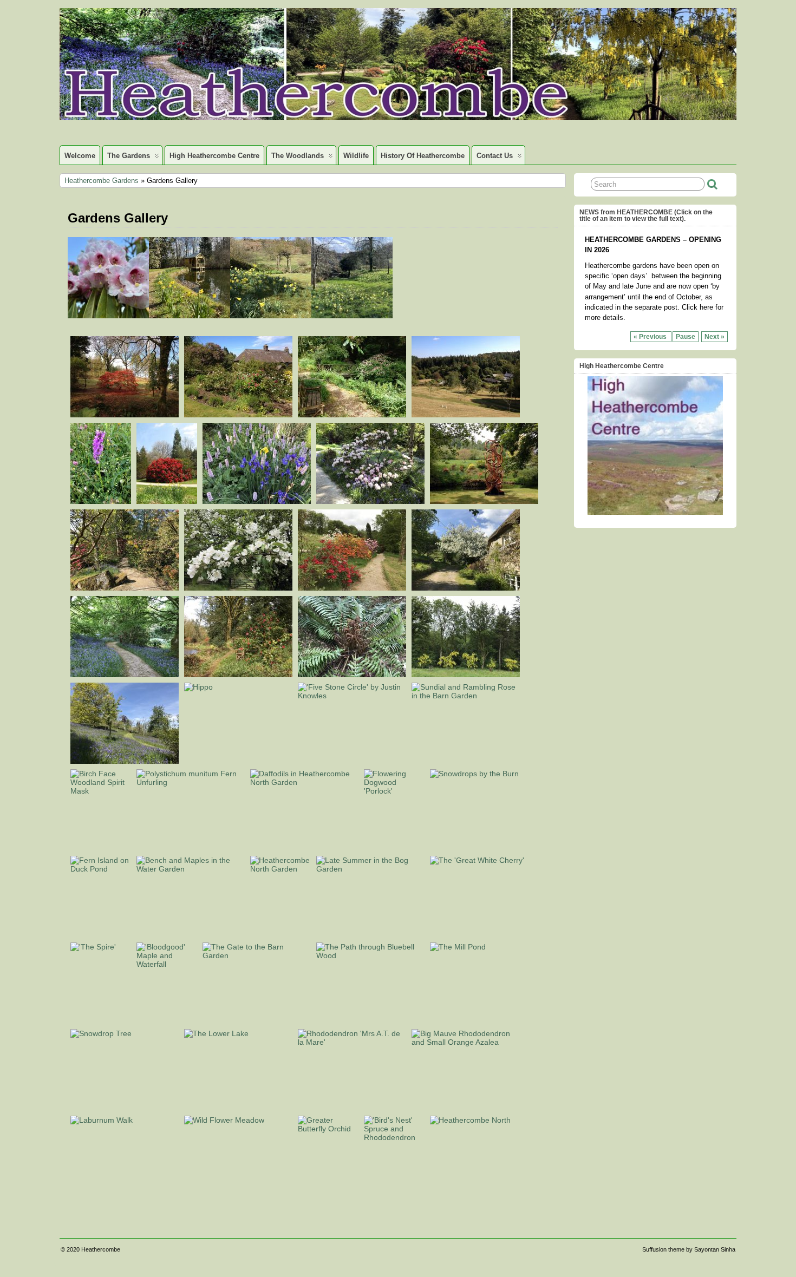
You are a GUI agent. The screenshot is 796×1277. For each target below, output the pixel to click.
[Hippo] (198, 687)
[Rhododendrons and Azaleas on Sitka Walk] (352, 588)
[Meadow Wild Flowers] (100, 501)
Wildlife (356, 156)
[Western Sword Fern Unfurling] (190, 782)
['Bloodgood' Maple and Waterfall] (166, 964)
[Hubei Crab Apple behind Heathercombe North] (466, 588)
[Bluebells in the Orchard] (124, 761)
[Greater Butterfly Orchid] (328, 1128)
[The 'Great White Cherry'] (477, 860)
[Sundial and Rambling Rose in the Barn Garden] (466, 695)
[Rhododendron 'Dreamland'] (370, 501)
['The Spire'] (93, 946)
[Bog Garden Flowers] (257, 501)
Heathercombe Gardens (101, 180)
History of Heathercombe (423, 156)
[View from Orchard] (466, 414)
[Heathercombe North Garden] (280, 869)
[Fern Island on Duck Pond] (100, 869)
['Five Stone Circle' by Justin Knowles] (352, 695)
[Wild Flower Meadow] (224, 1120)
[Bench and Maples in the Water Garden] (190, 869)
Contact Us (495, 156)
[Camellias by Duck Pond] (238, 674)
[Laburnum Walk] (101, 1120)
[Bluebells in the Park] (124, 674)
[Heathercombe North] (470, 1120)
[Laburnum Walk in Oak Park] (466, 674)
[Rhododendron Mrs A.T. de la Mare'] (352, 1042)
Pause (685, 336)
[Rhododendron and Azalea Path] (124, 588)
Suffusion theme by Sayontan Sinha (688, 1249)
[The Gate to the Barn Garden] (257, 955)
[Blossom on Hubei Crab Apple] (238, 588)
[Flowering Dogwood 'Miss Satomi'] (352, 414)
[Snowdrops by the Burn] (474, 773)
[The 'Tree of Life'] (484, 501)
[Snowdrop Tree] (101, 1033)
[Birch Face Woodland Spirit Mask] (100, 791)
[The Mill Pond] (458, 946)
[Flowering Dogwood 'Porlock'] (394, 791)
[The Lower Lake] (216, 1033)
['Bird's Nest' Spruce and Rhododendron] (394, 1137)
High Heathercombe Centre (214, 156)
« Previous (651, 336)
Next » (714, 336)
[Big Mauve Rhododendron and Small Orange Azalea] (466, 1042)
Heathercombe (100, 1249)
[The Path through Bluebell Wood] (370, 955)
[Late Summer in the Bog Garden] (370, 869)
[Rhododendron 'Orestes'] (166, 501)
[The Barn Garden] (238, 414)
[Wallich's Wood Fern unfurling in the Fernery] (352, 674)
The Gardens (128, 156)
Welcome (79, 156)
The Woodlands (297, 156)
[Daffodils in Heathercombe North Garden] (304, 782)
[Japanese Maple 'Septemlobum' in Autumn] (124, 414)
